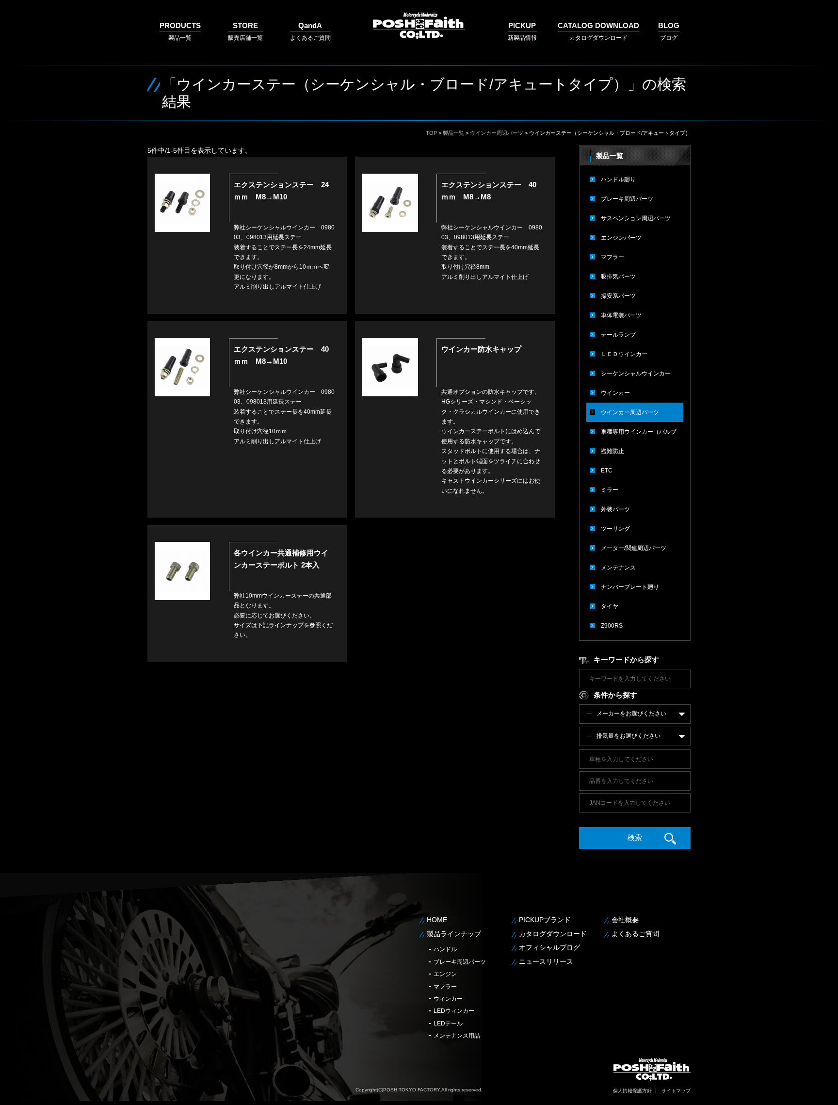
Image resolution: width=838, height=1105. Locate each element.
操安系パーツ (618, 295)
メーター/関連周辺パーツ (633, 548)
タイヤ (609, 606)
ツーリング (615, 528)
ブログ (668, 31)
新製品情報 (522, 31)
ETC (606, 470)
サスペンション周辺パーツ (636, 218)
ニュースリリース (546, 961)
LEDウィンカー (454, 1011)
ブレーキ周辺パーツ (627, 198)
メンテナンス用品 (457, 1035)
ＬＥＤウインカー (624, 354)
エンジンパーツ (621, 237)
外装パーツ (615, 509)
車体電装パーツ (621, 315)
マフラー (612, 257)
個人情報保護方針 (632, 1090)
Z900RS (612, 625)
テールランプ (618, 334)
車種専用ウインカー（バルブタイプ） (639, 434)
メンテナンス (618, 567)
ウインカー (615, 393)
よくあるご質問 (310, 31)
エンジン (445, 974)
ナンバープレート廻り (630, 587)
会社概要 (625, 920)
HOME (437, 920)
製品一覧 (180, 31)
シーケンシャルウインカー (636, 373)
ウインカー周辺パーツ (496, 133)
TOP (431, 133)
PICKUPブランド (545, 920)
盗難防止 (612, 451)
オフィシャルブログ (549, 947)
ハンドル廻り (618, 179)
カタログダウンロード (598, 31)
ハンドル (445, 949)
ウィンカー (448, 998)
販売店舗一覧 (245, 31)
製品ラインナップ (454, 934)
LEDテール (448, 1023)
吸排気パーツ (618, 276)
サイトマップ (676, 1090)
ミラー (609, 490)
